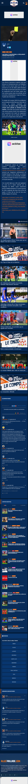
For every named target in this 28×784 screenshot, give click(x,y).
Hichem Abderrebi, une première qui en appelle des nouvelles (15, 553)
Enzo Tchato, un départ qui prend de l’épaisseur (15, 511)
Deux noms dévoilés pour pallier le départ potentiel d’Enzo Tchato (16, 603)
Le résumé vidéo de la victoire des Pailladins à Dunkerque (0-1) (17, 611)
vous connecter (22, 405)
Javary (3, 470)
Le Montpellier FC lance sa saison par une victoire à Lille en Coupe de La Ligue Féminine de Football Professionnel (16, 570)
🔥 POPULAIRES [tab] (23, 505)
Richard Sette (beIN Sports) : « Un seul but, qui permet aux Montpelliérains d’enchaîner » (17, 528)
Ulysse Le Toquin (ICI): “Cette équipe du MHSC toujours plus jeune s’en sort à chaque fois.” (16, 561)
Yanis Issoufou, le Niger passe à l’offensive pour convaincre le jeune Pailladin (16, 519)
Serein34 (4, 458)
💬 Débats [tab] (14, 505)
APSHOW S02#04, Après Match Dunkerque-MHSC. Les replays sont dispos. (16, 628)
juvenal (3, 448)
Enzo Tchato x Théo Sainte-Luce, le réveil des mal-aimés (17, 595)
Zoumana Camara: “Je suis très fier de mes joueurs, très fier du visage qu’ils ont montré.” (16, 620)
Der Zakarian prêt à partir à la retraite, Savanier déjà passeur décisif (16, 586)
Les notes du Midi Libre (12, 577)
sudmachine (4, 419)
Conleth (4, 429)
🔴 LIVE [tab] (5, 505)
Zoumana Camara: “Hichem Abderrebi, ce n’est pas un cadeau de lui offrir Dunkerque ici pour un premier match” (16, 536)
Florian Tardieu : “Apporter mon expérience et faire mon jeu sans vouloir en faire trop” (16, 544)
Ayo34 (3, 485)
